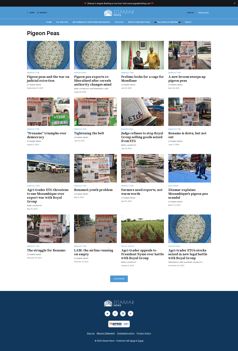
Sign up (91, 333)
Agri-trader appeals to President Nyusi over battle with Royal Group (142, 254)
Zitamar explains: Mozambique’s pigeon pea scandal (188, 194)
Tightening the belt (89, 133)
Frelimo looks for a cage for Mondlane (142, 79)
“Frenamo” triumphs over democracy (47, 135)
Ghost (132, 341)
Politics (119, 22)
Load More (119, 279)
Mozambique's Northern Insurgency (91, 22)
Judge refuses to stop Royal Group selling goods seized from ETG (142, 137)
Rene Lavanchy (81, 89)
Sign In (190, 13)
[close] (234, 3)
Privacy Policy (144, 333)
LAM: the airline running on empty (93, 252)
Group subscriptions (139, 22)
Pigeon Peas (80, 73)
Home (49, 22)
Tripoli (140, 341)
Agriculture (33, 186)
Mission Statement (106, 333)
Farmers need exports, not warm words (142, 192)
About (188, 22)
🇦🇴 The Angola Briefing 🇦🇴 (167, 22)
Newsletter (33, 73)
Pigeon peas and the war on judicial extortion (48, 79)
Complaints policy (126, 333)
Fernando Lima (100, 89)
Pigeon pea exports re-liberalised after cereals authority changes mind (92, 81)
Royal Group (128, 246)
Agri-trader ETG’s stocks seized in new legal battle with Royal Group (187, 254)
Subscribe (203, 12)
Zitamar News (34, 85)
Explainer (173, 186)
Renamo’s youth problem (93, 190)
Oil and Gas (62, 22)
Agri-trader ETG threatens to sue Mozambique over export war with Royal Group (47, 196)
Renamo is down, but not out (187, 135)
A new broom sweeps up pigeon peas (186, 79)
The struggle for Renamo (46, 250)
